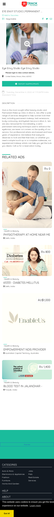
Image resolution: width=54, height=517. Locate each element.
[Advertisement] (27, 438)
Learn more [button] (35, 505)
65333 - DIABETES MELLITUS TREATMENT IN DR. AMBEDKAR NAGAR (23, 283)
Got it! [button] (7, 513)
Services (32, 480)
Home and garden (10, 483)
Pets (30, 474)
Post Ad (27, 444)
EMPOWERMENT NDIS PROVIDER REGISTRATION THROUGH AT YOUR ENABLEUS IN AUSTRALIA (26, 350)
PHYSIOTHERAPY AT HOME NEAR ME (26, 234)
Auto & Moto (8, 471)
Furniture (6, 480)
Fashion (5, 477)
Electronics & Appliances (13, 474)
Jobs (30, 471)
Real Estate (33, 477)
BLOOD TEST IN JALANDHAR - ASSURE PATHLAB (22, 386)
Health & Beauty (11, 231)
